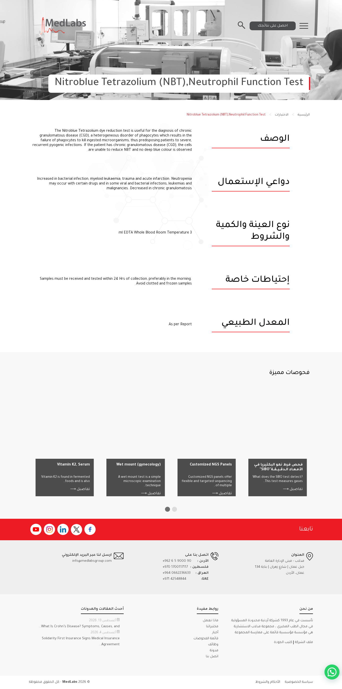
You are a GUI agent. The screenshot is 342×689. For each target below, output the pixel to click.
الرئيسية (304, 115)
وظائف (213, 644)
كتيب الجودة (283, 642)
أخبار (215, 632)
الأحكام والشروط (267, 682)
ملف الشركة (304, 642)
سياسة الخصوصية (299, 682)
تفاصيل (293, 490)
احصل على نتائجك (273, 26)
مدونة (214, 650)
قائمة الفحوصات (206, 638)
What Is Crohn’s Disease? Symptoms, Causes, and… (79, 626)
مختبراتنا (212, 626)
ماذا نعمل (210, 620)
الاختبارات (281, 115)
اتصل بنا (212, 656)
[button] (174, 509)
